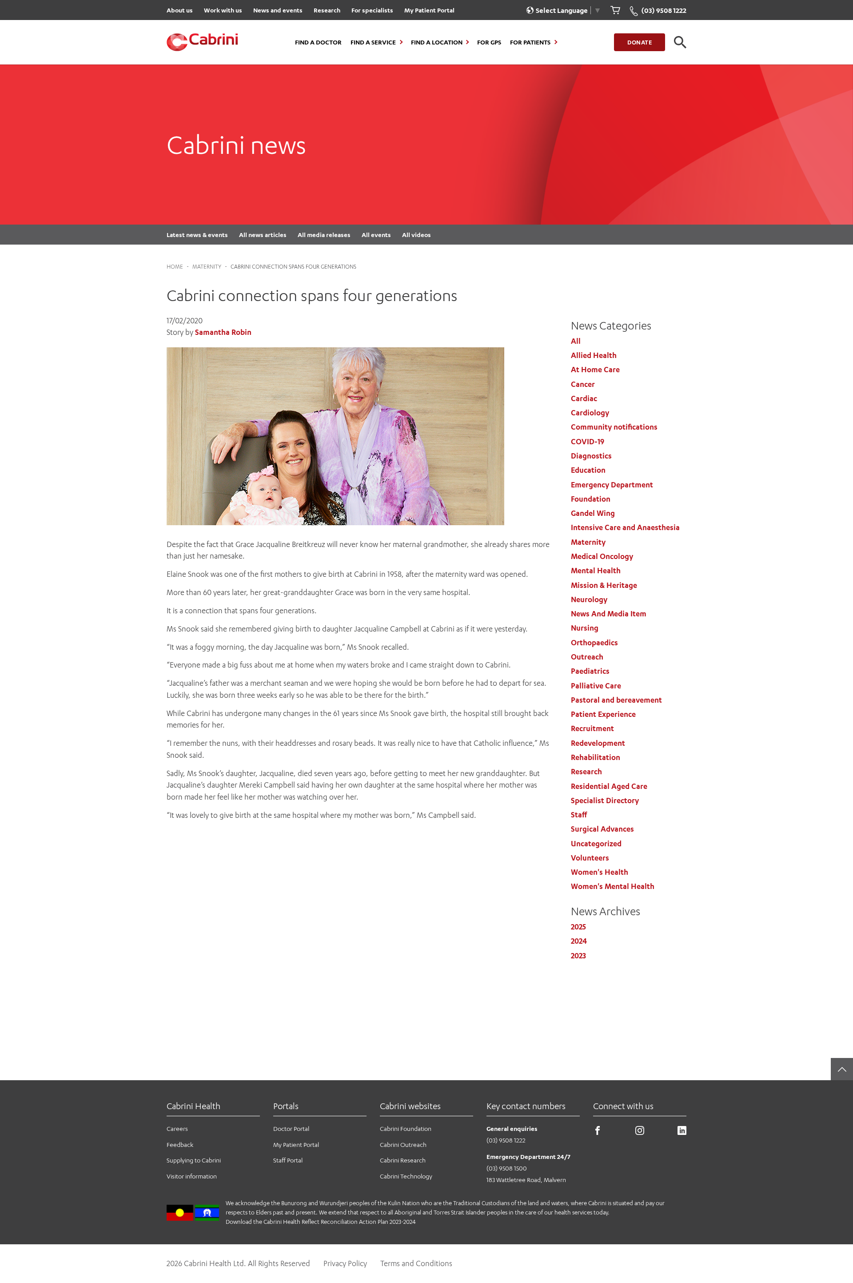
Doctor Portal (291, 1128)
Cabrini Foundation (405, 1128)
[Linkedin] (682, 1132)
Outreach (587, 656)
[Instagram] (639, 1132)
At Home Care (595, 369)
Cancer (583, 384)
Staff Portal (288, 1160)
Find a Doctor (318, 42)
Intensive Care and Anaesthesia (625, 527)
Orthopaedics (594, 642)
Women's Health (599, 872)
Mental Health (596, 570)
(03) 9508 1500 (506, 1168)
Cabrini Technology (406, 1176)
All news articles (263, 234)
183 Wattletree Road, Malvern (526, 1179)
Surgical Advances (602, 828)
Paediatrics (590, 671)
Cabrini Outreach (403, 1144)
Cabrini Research (403, 1160)
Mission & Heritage (604, 585)
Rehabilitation (595, 757)
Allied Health (594, 355)
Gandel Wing (593, 513)
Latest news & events (197, 234)
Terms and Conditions (416, 1263)
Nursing (584, 627)
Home (175, 266)
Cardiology (590, 412)
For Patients (530, 42)
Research (327, 10)
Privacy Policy (345, 1263)
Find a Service (373, 42)
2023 (578, 955)
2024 (579, 941)
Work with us (223, 10)
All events (376, 234)
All (576, 341)
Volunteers (590, 857)
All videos (416, 234)
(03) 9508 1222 (506, 1140)
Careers (177, 1128)
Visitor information (192, 1176)
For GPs (489, 42)
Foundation (590, 499)
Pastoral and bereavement (616, 700)
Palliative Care (596, 685)
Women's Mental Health (612, 886)
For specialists (372, 10)
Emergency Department (612, 484)
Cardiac (584, 398)
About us (180, 10)
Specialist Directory (605, 800)
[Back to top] (842, 1069)
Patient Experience (603, 714)
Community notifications (614, 426)
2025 (578, 926)
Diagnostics (591, 455)
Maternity (206, 266)
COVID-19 (587, 441)
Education (588, 470)
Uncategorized (596, 843)
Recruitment (592, 728)
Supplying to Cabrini (194, 1160)
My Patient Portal (429, 10)
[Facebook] (597, 1132)
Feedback (180, 1144)
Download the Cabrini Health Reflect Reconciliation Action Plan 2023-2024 (321, 1221)
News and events (278, 10)
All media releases (324, 234)
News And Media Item (608, 613)
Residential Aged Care (609, 786)
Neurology (589, 599)
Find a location (436, 42)
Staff (579, 814)
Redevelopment (598, 743)
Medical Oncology (602, 556)
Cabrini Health (193, 1106)
